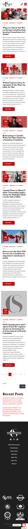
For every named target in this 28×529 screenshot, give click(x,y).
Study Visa (14, 454)
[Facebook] (11, 439)
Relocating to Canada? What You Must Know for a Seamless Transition (14, 138)
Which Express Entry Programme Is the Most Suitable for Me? (14, 85)
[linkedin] (17, 439)
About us (14, 463)
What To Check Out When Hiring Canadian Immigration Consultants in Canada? (14, 31)
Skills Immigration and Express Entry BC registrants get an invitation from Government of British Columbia (14, 329)
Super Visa (14, 460)
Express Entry (14, 451)
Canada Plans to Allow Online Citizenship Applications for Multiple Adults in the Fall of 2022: (14, 193)
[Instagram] (14, 439)
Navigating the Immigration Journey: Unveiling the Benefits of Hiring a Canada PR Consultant (13, 413)
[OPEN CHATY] (24, 525)
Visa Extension (14, 448)
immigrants (12, 22)
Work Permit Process (14, 445)
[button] (25, 4)
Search (4, 383)
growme (6, 22)
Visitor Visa (14, 457)
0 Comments (20, 22)
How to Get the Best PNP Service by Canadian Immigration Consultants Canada (14, 254)
